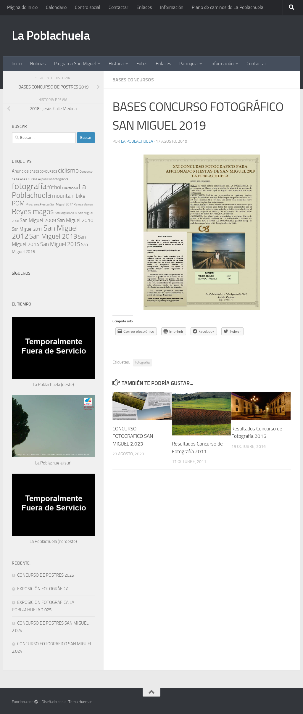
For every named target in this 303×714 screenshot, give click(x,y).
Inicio (17, 63)
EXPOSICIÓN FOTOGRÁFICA (43, 588)
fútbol (54, 187)
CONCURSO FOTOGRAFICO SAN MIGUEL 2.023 (132, 436)
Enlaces (144, 7)
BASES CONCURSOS (43, 171)
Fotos (141, 63)
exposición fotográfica (53, 179)
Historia (116, 63)
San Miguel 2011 (27, 229)
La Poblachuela (51, 35)
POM (18, 203)
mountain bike (69, 195)
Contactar (118, 7)
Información (171, 7)
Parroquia (188, 63)
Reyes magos (33, 211)
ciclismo (68, 170)
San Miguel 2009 (38, 220)
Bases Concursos (133, 80)
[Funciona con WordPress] (36, 702)
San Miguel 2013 (53, 236)
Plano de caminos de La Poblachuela (227, 7)
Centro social (87, 7)
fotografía (142, 362)
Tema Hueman (80, 701)
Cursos (32, 179)
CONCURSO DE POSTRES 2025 (45, 575)
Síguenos (21, 273)
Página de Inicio (22, 7)
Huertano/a (70, 188)
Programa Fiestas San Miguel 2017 (49, 204)
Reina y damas (83, 204)
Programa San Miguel (75, 63)
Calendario (56, 7)
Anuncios (20, 171)
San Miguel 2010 (75, 220)
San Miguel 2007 (66, 213)
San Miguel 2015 (60, 244)
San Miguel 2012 (45, 232)
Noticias (38, 63)
